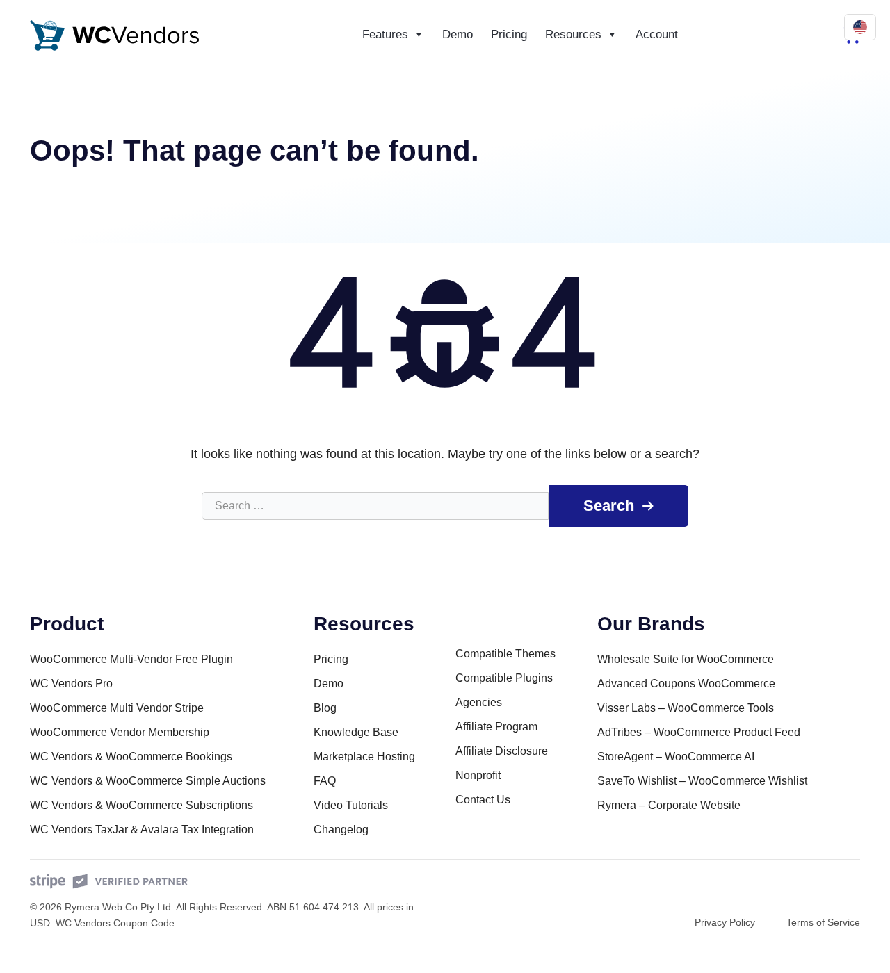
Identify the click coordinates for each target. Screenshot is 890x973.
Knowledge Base (356, 732)
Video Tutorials (351, 805)
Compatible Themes (505, 654)
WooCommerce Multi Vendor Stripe (117, 708)
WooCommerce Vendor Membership (119, 732)
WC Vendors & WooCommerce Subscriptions (141, 805)
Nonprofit (478, 775)
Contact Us (482, 800)
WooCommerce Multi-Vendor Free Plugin (131, 659)
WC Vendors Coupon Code (115, 923)
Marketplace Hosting (364, 756)
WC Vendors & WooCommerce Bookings (131, 756)
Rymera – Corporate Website (669, 805)
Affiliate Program (496, 727)
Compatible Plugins (504, 678)
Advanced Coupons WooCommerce (686, 683)
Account (657, 34)
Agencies (478, 702)
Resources (573, 34)
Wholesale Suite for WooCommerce (685, 659)
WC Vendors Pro (71, 683)
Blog (325, 708)
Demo (457, 34)
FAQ (325, 781)
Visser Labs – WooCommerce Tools (685, 708)
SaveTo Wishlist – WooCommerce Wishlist (702, 781)
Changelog (341, 829)
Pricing (509, 34)
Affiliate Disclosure (501, 751)
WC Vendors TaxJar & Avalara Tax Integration (142, 829)
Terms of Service (823, 922)
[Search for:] (375, 506)
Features (385, 34)
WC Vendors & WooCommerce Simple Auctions (148, 781)
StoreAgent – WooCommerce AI (675, 756)
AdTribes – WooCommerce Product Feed (698, 732)
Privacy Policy (725, 922)
